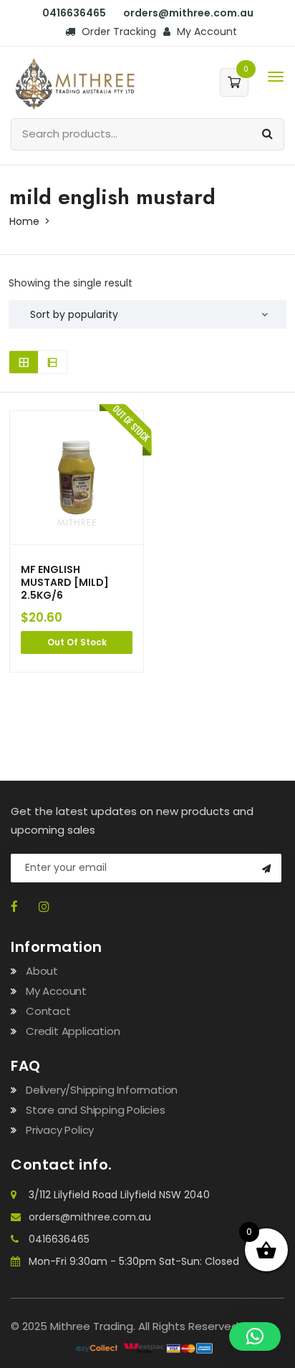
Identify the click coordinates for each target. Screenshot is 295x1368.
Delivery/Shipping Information (102, 1089)
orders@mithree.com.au (90, 1217)
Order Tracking (117, 31)
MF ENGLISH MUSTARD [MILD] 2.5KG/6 (65, 582)
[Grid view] (23, 362)
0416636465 (59, 1239)
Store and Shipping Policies (95, 1109)
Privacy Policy (60, 1129)
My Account (205, 31)
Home (24, 221)
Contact (48, 1010)
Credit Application (73, 1031)
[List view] (52, 362)
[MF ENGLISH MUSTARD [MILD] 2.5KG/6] (76, 477)
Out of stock (77, 642)
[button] (255, 1336)
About (42, 970)
